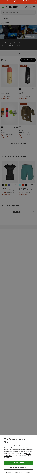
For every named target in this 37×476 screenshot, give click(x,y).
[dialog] (18, 455)
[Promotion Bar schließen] (35, 2)
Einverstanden (18, 462)
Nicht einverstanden (18, 467)
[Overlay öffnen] (24, 3)
